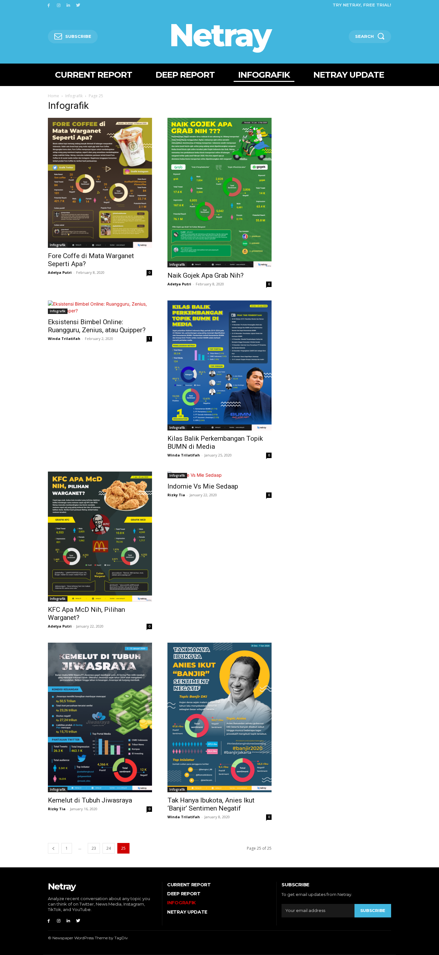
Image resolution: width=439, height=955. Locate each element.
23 (94, 848)
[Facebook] (48, 5)
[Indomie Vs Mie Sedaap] (219, 475)
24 (108, 848)
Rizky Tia (176, 494)
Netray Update (187, 912)
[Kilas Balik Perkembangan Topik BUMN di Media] (219, 365)
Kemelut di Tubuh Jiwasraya (90, 800)
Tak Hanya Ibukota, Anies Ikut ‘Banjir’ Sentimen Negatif (211, 804)
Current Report (189, 885)
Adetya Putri (60, 272)
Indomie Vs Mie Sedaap (202, 486)
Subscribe (372, 910)
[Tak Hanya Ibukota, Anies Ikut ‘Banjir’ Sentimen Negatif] (219, 717)
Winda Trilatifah (64, 338)
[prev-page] (53, 848)
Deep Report (184, 894)
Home (53, 96)
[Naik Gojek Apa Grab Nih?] (219, 192)
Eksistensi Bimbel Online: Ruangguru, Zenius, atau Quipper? (97, 326)
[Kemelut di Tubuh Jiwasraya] (100, 717)
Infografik (74, 96)
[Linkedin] (68, 5)
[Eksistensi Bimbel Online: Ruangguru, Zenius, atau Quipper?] (100, 307)
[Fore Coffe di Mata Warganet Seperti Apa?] (100, 183)
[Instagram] (58, 5)
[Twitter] (78, 5)
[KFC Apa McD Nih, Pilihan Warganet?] (100, 537)
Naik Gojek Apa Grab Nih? (205, 275)
